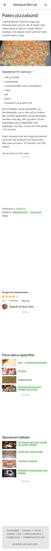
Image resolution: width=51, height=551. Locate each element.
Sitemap (11, 534)
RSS (19, 534)
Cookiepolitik (13, 537)
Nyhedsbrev (13, 530)
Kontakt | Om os (31, 530)
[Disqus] (25, 254)
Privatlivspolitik (33, 534)
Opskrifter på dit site (34, 537)
